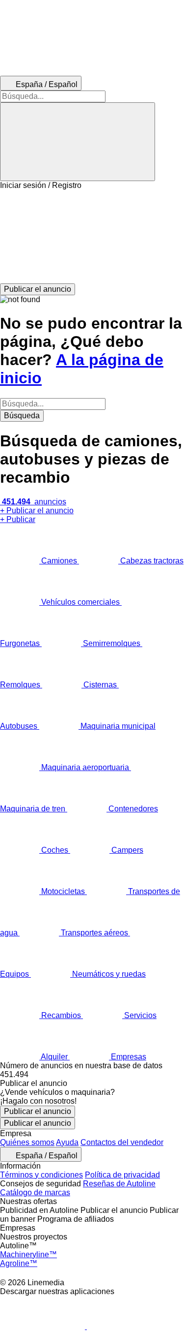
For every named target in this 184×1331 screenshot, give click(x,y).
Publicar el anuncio (37, 1111)
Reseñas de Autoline (119, 1183)
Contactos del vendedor (121, 1142)
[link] (92, 1074)
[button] (92, 236)
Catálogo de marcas (35, 1192)
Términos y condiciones (41, 1175)
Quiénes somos (27, 1142)
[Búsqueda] (77, 141)
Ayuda (67, 1142)
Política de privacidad (122, 1175)
